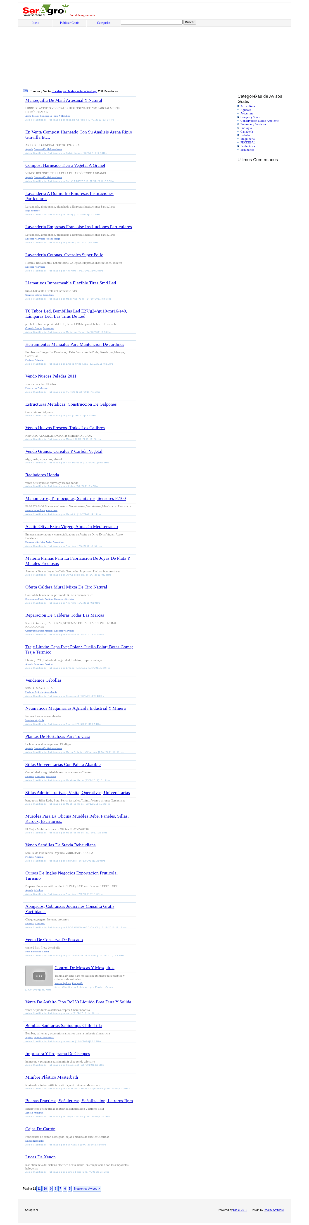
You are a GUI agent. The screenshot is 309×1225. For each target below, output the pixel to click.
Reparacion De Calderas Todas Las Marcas (64, 614)
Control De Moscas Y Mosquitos (84, 967)
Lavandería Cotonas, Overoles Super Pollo (64, 254)
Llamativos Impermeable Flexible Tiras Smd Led (70, 282)
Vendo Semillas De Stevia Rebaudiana (60, 844)
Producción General (40, 951)
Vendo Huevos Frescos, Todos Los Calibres (65, 427)
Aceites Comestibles (55, 542)
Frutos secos (31, 388)
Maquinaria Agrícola (34, 720)
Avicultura (246, 113)
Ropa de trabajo (32, 210)
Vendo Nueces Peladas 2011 (50, 375)
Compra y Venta (250, 117)
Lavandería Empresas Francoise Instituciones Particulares (78, 226)
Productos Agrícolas (34, 360)
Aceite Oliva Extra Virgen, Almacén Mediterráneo (71, 526)
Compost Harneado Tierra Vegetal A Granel (65, 165)
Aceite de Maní (32, 116)
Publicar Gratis (69, 22)
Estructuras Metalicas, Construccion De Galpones (71, 404)
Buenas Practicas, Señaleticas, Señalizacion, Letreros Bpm (79, 1100)
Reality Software (274, 1210)
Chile (55, 91)
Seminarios (247, 149)
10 (45, 1188)
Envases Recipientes (34, 1141)
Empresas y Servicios (253, 124)
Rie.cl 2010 (240, 1210)
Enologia (246, 128)
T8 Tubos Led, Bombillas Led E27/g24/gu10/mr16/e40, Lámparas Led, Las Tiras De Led (76, 313)
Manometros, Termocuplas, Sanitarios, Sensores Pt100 (75, 498)
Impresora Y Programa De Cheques (57, 1053)
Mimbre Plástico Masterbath (51, 1077)
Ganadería (246, 131)
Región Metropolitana (72, 91)
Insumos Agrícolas (63, 983)
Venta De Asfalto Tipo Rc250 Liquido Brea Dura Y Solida (78, 1001)
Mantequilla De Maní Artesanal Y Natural (63, 100)
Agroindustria (50, 692)
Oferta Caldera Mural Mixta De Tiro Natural (66, 586)
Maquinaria (247, 138)
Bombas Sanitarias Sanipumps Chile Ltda (63, 1025)
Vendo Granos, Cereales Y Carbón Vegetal (63, 451)
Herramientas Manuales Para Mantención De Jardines (74, 344)
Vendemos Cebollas (43, 680)
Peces (27, 951)
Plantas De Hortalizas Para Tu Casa (57, 736)
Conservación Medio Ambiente (259, 120)
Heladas (245, 135)
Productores (247, 146)
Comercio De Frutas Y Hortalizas (55, 116)
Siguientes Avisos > (87, 1188)
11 (39, 1188)
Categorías (103, 22)
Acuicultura (247, 106)
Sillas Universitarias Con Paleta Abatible (63, 764)
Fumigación (77, 983)
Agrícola (245, 109)
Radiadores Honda (42, 474)
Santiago (91, 91)
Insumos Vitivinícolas (35, 510)
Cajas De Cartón (40, 1128)
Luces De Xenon (40, 1156)
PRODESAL (247, 142)
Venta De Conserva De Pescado (54, 939)
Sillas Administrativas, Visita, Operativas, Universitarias (77, 792)
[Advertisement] (160, 54)
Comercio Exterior (33, 295)
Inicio (35, 22)
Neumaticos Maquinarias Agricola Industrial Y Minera (75, 708)
